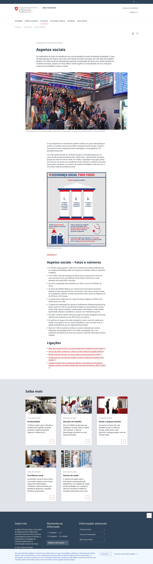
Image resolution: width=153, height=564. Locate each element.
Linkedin (64, 536)
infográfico (51, 254)
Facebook (53, 533)
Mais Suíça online (86, 539)
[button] (19, 21)
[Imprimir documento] (133, 33)
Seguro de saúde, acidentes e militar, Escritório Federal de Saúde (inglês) (75, 351)
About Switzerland (49, 8)
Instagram (53, 536)
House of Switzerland (87, 534)
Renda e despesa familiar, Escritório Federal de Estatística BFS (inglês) (74, 354)
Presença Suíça (85, 529)
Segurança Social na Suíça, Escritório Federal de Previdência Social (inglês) (76, 348)
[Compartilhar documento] (137, 33)
